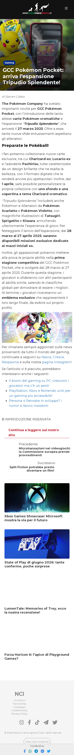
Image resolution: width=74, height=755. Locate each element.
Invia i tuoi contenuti (37, 741)
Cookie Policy (19, 710)
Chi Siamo (19, 700)
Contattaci (19, 707)
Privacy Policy (19, 713)
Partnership (19, 703)
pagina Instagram (56, 362)
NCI (19, 694)
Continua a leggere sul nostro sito (33, 432)
